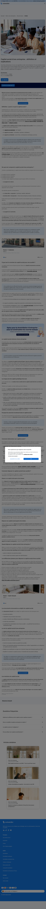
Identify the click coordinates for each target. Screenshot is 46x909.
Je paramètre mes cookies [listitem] (15, 458)
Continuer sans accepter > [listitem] (13, 456)
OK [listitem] (31, 458)
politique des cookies (28, 454)
